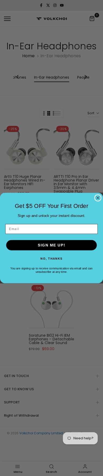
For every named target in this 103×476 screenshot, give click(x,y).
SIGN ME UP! (51, 245)
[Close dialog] (98, 198)
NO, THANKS (51, 258)
